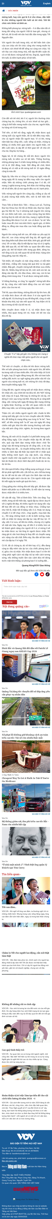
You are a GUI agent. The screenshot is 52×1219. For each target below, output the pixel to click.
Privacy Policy (37, 596)
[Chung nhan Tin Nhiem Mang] (26, 1199)
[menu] (5, 3)
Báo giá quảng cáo (9, 1161)
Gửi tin (9, 602)
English (46, 3)
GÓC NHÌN (13, 11)
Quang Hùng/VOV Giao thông (36, 565)
